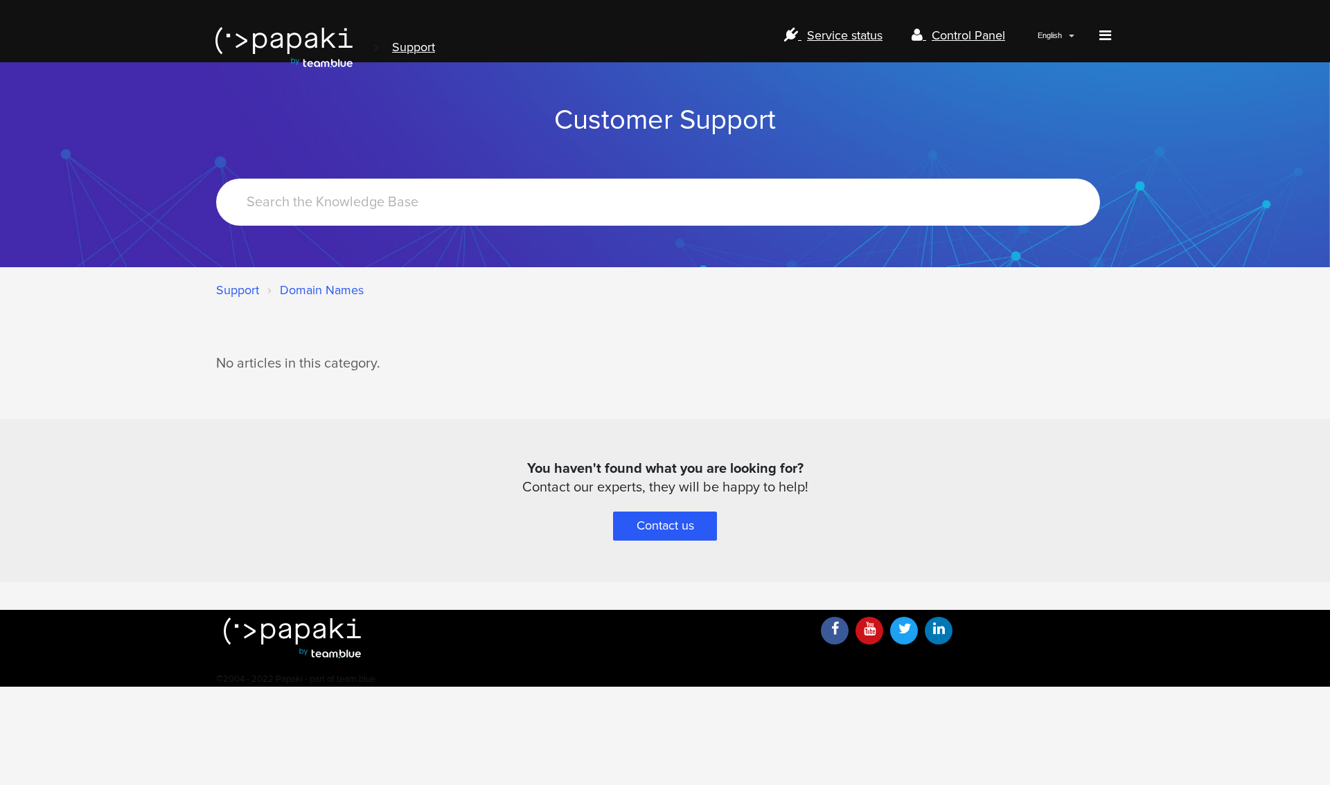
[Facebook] (835, 630)
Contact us (665, 525)
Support (413, 47)
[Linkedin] (938, 630)
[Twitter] (904, 630)
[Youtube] (869, 630)
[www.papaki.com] (284, 47)
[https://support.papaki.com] (512, 638)
